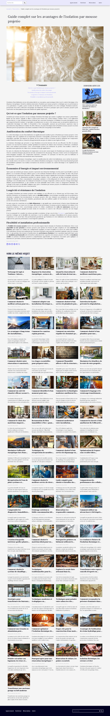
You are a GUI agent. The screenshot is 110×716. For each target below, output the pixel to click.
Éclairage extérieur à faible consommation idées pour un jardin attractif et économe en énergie (43, 513)
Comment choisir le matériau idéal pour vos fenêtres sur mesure (41, 542)
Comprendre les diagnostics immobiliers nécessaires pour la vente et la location (18, 513)
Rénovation (92, 2)
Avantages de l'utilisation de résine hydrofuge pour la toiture (90, 631)
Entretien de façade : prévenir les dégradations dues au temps (90, 304)
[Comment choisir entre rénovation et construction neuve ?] (19, 352)
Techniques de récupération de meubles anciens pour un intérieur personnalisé (42, 453)
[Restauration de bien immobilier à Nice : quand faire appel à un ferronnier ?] (43, 412)
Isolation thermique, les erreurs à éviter (90, 659)
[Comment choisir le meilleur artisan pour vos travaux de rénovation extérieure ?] (19, 293)
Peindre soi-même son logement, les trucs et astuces (17, 660)
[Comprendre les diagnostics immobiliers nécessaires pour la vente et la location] (19, 501)
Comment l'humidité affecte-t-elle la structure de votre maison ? (66, 363)
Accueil (9, 9)
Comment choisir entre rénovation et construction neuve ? (19, 363)
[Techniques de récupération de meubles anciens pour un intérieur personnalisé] (43, 441)
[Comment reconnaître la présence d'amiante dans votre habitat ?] (91, 590)
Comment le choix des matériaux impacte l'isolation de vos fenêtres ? (19, 422)
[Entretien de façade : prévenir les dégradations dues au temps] (91, 293)
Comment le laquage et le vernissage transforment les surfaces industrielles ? (91, 393)
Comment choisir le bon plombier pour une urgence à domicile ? (90, 333)
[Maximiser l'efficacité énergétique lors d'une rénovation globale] (19, 441)
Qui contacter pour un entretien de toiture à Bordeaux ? (89, 106)
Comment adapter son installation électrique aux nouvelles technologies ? (43, 304)
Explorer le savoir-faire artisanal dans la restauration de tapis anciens (65, 572)
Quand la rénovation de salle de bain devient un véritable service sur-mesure (65, 275)
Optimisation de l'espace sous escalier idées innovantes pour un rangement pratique (90, 453)
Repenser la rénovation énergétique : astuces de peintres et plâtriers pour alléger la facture (42, 275)
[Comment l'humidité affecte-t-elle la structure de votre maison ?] (67, 352)
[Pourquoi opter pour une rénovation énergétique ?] (43, 650)
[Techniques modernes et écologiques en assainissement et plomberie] (43, 590)
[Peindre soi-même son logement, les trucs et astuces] (19, 650)
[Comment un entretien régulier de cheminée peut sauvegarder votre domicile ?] (67, 322)
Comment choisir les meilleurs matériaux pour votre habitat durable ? (90, 274)
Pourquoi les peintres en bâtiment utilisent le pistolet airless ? (66, 542)
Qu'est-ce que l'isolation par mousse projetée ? (41, 88)
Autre (100, 2)
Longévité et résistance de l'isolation (41, 94)
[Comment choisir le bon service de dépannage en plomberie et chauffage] (67, 441)
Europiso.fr (61, 213)
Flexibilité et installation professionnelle (41, 97)
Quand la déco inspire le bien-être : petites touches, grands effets (91, 129)
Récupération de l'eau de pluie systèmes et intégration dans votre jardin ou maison (18, 483)
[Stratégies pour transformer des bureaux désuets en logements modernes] (19, 590)
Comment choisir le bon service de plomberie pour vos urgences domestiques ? (66, 305)
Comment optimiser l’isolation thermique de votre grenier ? (42, 631)
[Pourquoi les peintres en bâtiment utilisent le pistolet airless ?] (67, 531)
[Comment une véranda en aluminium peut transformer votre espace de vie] (19, 620)
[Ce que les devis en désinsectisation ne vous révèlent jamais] (91, 141)
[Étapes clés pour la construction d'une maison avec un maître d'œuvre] (67, 620)
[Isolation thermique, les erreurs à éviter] (91, 650)
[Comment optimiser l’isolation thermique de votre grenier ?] (43, 620)
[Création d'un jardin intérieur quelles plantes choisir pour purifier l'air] (19, 531)
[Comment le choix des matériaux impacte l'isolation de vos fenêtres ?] (19, 412)
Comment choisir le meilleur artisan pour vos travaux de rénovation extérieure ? (18, 305)
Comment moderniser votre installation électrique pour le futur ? (66, 422)
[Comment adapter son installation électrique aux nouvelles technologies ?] (43, 293)
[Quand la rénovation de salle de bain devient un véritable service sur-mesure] (67, 263)
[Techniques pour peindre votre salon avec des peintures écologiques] (67, 590)
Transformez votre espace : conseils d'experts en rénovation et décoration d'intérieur (91, 572)
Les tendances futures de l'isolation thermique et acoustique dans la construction (90, 543)
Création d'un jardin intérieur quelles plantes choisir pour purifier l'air (18, 542)
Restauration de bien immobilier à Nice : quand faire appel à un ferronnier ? (43, 423)
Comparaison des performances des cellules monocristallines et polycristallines (91, 483)
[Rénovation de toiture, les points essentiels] (67, 650)
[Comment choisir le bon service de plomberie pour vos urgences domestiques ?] (67, 293)
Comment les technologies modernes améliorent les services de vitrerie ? (67, 393)
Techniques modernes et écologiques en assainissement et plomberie (42, 602)
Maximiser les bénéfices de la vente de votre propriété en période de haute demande (91, 364)
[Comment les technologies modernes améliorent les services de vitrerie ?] (67, 382)
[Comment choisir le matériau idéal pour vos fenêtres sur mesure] (43, 531)
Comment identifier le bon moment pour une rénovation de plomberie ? (42, 393)
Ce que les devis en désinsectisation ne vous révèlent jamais (90, 152)
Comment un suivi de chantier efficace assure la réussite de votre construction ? (18, 394)
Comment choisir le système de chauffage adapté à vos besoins (16, 571)
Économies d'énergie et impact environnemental (42, 92)
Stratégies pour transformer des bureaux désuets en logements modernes (18, 602)
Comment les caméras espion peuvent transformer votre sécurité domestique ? (43, 334)
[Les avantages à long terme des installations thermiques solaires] (19, 322)
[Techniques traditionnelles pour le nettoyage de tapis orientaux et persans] (43, 560)
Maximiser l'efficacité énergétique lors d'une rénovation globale (17, 452)
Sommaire (42, 85)
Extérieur (83, 2)
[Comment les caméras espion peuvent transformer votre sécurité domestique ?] (43, 322)
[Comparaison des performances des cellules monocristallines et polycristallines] (91, 471)
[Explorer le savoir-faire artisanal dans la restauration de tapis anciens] (67, 560)
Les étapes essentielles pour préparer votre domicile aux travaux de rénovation (42, 364)
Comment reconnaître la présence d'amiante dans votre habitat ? (90, 601)
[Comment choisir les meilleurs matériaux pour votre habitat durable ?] (91, 263)
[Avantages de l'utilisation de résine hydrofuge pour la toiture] (91, 620)
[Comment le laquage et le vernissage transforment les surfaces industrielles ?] (91, 382)
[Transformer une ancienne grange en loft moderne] (19, 679)
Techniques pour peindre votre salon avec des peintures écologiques (66, 601)
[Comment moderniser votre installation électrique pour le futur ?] (67, 412)
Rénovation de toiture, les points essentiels (66, 659)
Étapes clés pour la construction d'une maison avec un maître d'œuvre (67, 631)
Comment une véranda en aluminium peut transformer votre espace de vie (18, 632)
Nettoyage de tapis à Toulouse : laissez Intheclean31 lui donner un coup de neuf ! (17, 275)
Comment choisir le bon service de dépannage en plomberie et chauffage (66, 452)
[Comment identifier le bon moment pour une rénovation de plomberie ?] (43, 382)
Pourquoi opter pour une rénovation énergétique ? (42, 659)
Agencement (73, 2)
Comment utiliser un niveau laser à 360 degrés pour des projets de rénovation (90, 513)
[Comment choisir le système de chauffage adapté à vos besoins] (19, 560)
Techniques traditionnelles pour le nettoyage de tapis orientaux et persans (41, 572)
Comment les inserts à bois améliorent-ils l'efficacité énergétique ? (91, 422)
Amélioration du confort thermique (42, 90)
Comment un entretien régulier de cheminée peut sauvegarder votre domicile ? (67, 334)
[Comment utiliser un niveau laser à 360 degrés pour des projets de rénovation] (91, 501)
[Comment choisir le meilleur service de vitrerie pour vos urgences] (43, 471)
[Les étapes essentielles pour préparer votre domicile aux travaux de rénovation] (43, 352)
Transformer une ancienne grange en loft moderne (19, 689)
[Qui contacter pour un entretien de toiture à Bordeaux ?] (91, 96)
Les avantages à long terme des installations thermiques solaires (19, 333)
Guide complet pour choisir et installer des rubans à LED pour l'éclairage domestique (65, 483)
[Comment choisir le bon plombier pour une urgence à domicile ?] (91, 322)
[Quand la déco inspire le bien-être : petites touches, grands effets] (91, 118)
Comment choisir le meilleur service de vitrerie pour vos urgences (43, 482)
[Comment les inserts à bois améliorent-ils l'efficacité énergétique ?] (91, 412)
